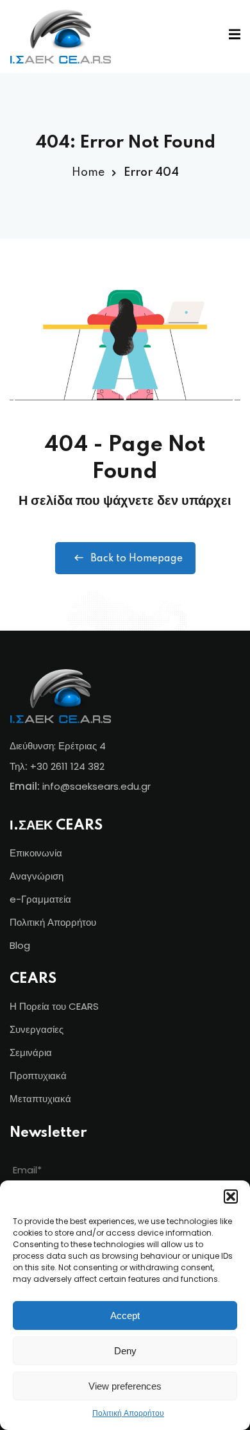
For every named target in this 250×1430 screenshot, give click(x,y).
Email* (27, 1170)
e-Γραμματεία (40, 899)
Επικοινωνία (36, 853)
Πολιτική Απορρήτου (128, 1413)
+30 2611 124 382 (67, 766)
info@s (58, 786)
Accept (125, 1315)
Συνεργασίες (36, 1029)
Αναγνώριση (36, 876)
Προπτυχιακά (38, 1075)
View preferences (125, 1386)
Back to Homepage (136, 559)
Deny (125, 1350)
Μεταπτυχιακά (40, 1098)
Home (88, 172)
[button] (230, 1196)
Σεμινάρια (31, 1052)
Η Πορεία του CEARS (54, 1006)
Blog (20, 945)
